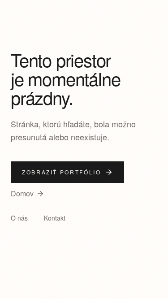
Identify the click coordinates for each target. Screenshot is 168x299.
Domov (22, 193)
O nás (19, 217)
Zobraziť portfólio (61, 172)
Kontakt (54, 217)
